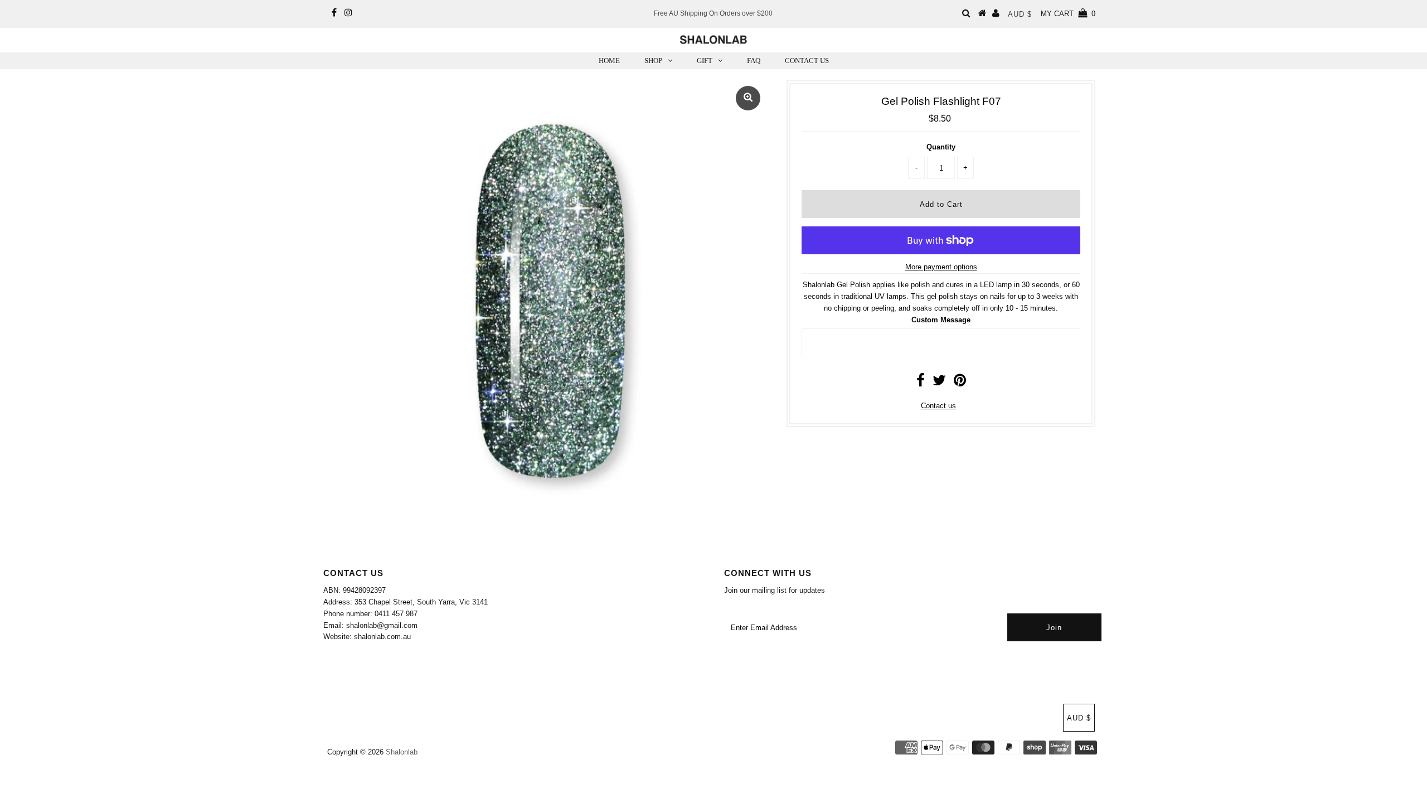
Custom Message (940, 320)
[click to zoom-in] (748, 98)
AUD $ (1020, 14)
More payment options (941, 267)
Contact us (938, 406)
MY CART (1068, 13)
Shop (653, 60)
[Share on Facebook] (920, 383)
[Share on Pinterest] (960, 383)
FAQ (753, 60)
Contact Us (807, 60)
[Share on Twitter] (939, 383)
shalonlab (402, 752)
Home (609, 60)
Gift (704, 60)
